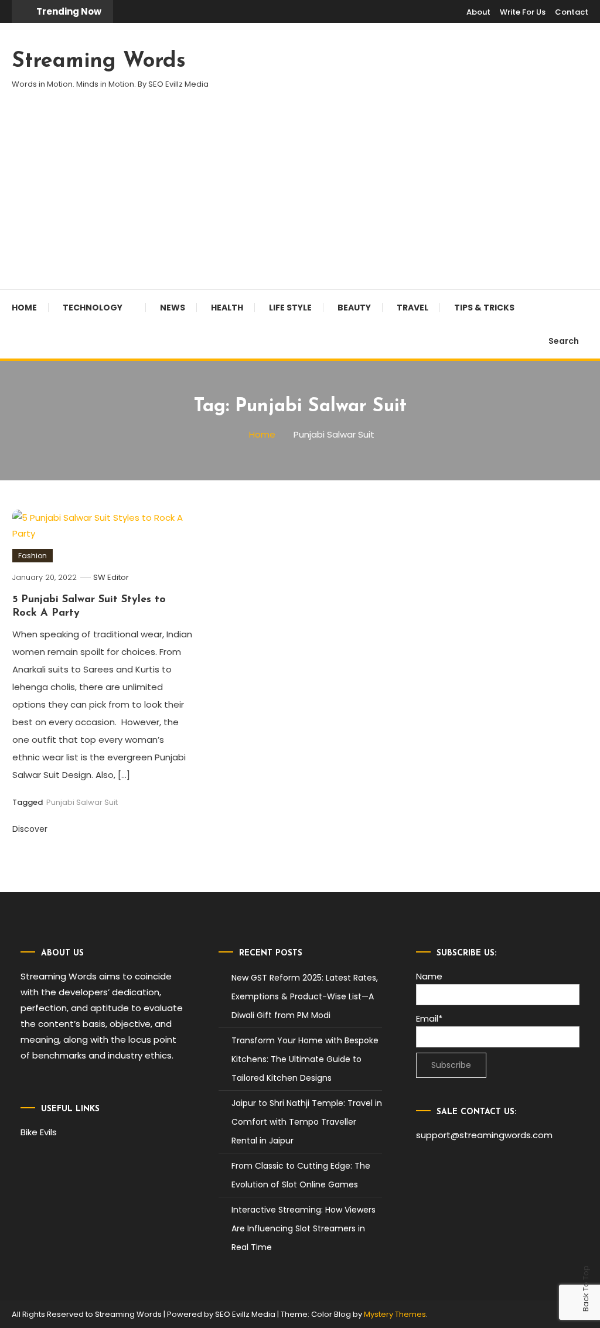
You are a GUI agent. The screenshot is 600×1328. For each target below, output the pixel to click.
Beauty (354, 307)
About (478, 12)
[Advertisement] (300, 202)
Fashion (32, 556)
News (172, 307)
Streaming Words (99, 61)
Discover (31, 829)
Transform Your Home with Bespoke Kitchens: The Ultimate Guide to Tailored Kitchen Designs (305, 1059)
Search (563, 341)
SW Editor (111, 577)
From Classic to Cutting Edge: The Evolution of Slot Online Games (300, 1175)
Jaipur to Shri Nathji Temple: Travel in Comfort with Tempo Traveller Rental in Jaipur (306, 1121)
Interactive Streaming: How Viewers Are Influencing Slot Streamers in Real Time (303, 1228)
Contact (571, 12)
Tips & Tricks (484, 307)
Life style (290, 307)
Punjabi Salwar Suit (82, 802)
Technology (92, 307)
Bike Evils (39, 1132)
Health (227, 307)
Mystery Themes (395, 1314)
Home (24, 307)
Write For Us (523, 12)
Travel (412, 307)
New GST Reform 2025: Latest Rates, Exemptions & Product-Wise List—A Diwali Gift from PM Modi (304, 996)
